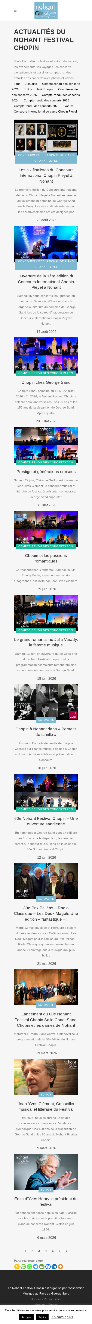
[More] (60, 1266)
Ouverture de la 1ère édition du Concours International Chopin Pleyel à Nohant (46, 281)
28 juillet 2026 (46, 421)
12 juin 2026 (46, 857)
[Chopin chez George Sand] (46, 355)
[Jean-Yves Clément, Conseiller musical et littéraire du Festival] (46, 1076)
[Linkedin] (54, 1266)
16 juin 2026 (46, 768)
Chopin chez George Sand (46, 382)
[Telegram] (35, 1266)
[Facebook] (48, 1266)
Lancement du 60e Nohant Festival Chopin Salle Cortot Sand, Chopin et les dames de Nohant (46, 1019)
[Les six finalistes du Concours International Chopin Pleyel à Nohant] (46, 137)
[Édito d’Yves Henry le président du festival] (46, 1171)
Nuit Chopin (45, 89)
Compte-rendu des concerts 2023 (46, 100)
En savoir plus (62, 1317)
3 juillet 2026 (46, 505)
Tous (17, 83)
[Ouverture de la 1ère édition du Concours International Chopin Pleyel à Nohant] (46, 243)
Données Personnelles (46, 1299)
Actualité (31, 83)
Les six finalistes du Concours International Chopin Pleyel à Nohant (46, 175)
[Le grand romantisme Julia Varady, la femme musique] (46, 612)
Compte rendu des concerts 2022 (36, 106)
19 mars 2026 (46, 1053)
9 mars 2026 (46, 1148)
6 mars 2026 (46, 1237)
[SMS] (23, 1266)
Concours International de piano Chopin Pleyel (45, 111)
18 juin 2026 (46, 678)
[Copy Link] (17, 1266)
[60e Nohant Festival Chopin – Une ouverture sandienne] (46, 791)
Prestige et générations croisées (46, 471)
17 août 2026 (46, 332)
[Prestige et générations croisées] (46, 444)
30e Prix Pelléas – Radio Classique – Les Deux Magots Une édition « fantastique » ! (46, 913)
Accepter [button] (26, 1317)
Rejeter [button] (42, 1317)
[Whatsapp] (29, 1266)
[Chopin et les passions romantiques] (46, 528)
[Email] (42, 1266)
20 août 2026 (46, 220)
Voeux (68, 106)
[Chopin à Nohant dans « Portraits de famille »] (46, 702)
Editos (28, 89)
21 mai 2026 (46, 963)
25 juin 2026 (46, 589)
